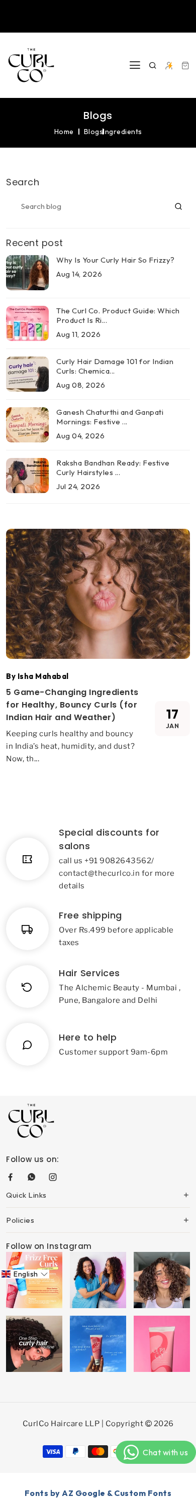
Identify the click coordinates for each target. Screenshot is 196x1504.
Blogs (94, 131)
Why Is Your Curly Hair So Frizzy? (115, 260)
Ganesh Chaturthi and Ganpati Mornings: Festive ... (109, 416)
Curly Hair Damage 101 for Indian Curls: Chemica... (114, 366)
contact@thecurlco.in (99, 873)
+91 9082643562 (117, 860)
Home (64, 131)
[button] (24, 1274)
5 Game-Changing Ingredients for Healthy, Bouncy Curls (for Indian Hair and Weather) (72, 704)
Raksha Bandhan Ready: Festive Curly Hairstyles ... (113, 467)
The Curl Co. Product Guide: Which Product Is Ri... (118, 315)
